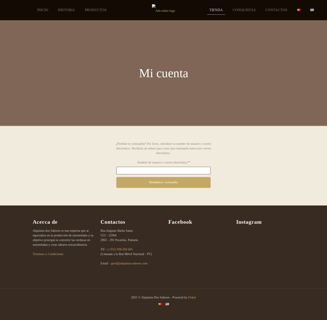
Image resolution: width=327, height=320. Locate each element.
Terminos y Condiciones (48, 254)
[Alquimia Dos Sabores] (163, 10)
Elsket (192, 297)
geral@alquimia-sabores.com (129, 263)
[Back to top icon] (305, 311)
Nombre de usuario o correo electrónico (170, 162)
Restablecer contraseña (163, 182)
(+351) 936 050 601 (120, 249)
